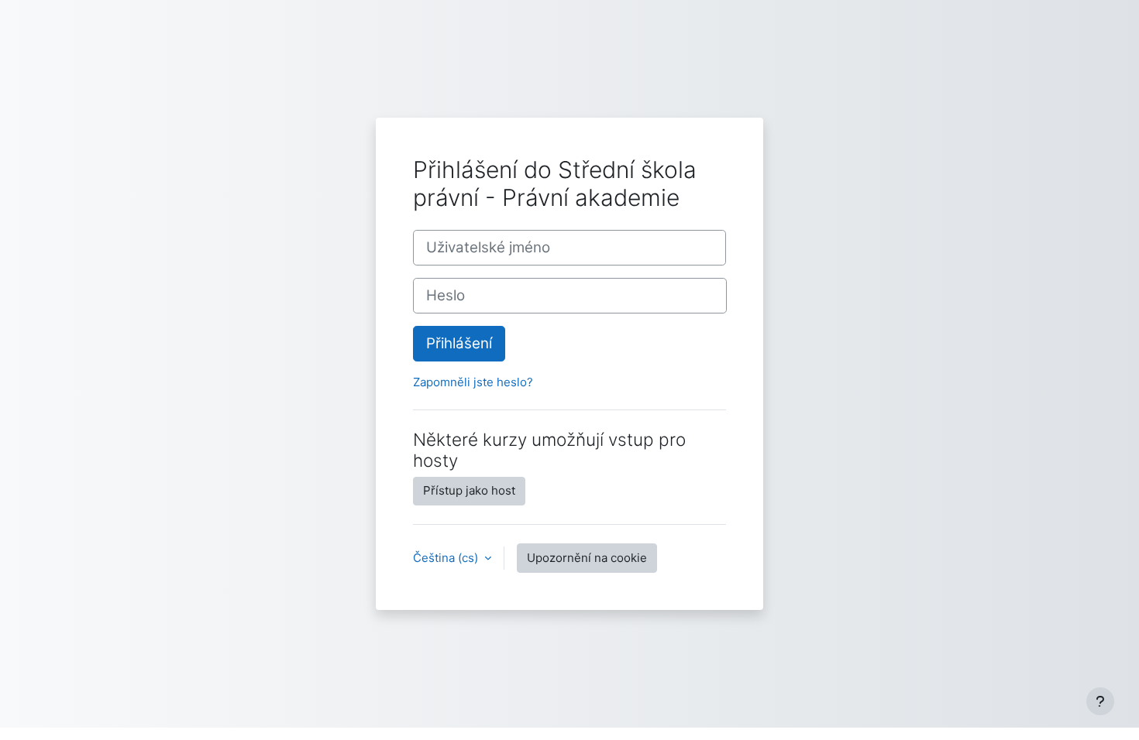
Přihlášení (459, 343)
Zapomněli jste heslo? (473, 382)
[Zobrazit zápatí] (1100, 701)
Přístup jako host (469, 490)
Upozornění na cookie (587, 557)
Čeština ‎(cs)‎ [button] (447, 557)
